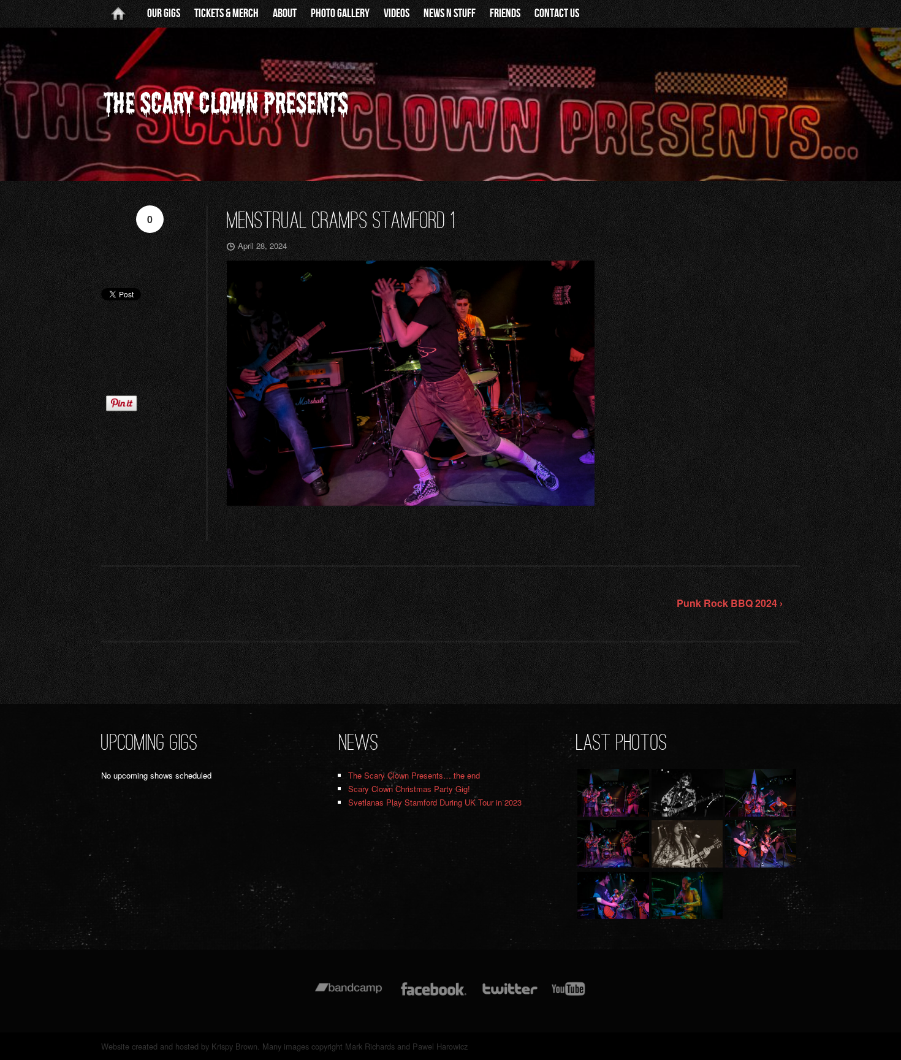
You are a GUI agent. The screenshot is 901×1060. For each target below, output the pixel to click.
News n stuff (450, 13)
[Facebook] (433, 995)
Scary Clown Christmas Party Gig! (409, 789)
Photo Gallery (340, 13)
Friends (505, 13)
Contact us (556, 13)
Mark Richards (370, 1046)
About (285, 13)
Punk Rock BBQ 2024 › (730, 603)
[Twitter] (509, 995)
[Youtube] (569, 995)
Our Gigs (163, 13)
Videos (396, 13)
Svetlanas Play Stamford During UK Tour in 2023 (435, 802)
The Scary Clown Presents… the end (414, 775)
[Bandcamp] (348, 995)
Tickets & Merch (226, 13)
